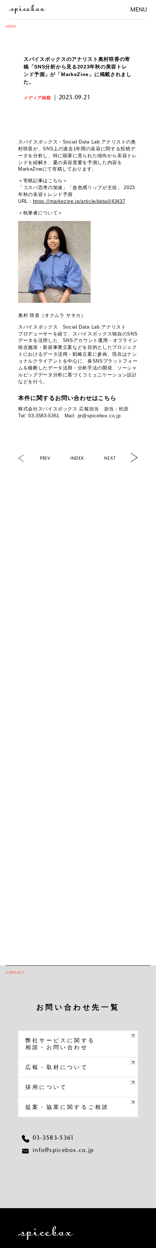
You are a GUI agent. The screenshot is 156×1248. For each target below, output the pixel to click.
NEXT (110, 458)
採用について (46, 1087)
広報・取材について (56, 1067)
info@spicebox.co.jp (63, 1150)
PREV (45, 458)
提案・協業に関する (67, 1107)
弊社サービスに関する (60, 1044)
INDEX (77, 458)
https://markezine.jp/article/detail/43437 (79, 201)
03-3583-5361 (53, 1138)
